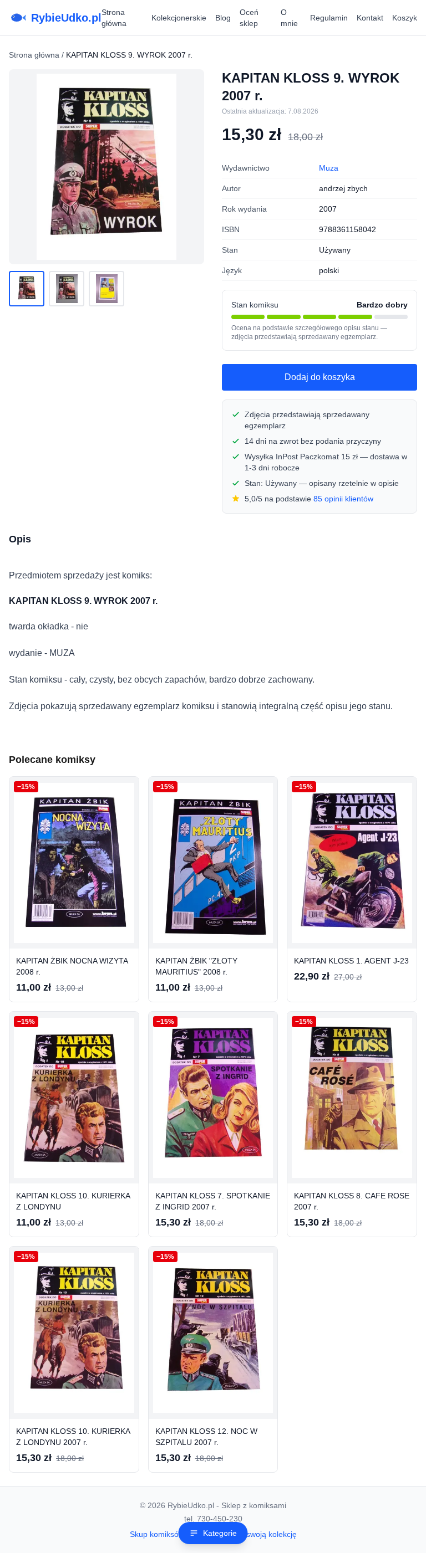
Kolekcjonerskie (178, 17)
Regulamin (329, 17)
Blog (223, 17)
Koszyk (404, 17)
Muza (328, 167)
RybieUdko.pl (66, 18)
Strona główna (114, 18)
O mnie (289, 18)
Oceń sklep (249, 18)
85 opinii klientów (343, 498)
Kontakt (370, 17)
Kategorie (220, 1533)
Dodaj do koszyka (320, 377)
